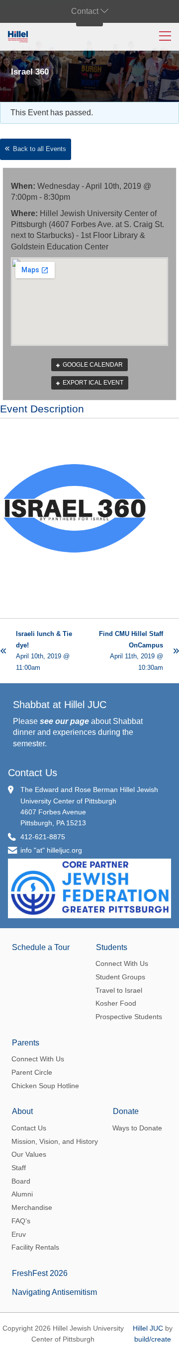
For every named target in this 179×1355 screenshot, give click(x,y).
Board (20, 1181)
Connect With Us (121, 963)
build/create (152, 1339)
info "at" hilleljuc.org (51, 850)
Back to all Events (39, 149)
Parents (25, 1042)
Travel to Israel (118, 990)
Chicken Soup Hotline (45, 1086)
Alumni (22, 1194)
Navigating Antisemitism (54, 1292)
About (22, 1111)
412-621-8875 (42, 837)
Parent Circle (31, 1072)
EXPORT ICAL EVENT (92, 382)
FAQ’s (20, 1221)
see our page (64, 721)
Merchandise (31, 1207)
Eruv (18, 1234)
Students (111, 947)
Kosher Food (115, 1003)
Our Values (28, 1154)
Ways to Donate (137, 1128)
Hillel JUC (148, 1328)
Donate (126, 1111)
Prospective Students (128, 1017)
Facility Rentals (35, 1247)
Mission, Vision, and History (54, 1141)
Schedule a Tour (41, 947)
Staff (18, 1168)
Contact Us (32, 772)
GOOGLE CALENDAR (92, 364)
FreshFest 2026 (40, 1273)
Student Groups (120, 977)
